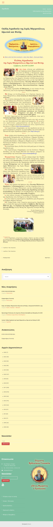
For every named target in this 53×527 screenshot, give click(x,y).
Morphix (29, 524)
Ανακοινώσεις (9, 293)
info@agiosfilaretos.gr (8, 470)
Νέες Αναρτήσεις (12, 247)
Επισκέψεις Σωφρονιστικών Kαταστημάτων (15, 314)
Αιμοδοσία (49, 9)
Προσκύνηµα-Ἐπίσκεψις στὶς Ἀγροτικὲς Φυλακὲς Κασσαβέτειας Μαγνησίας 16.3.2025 (22, 313)
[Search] (48, 277)
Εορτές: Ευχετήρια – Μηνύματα (13, 307)
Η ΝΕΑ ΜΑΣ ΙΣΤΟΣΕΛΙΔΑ (8, 291)
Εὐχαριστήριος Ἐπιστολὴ (8, 298)
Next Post (48, 257)
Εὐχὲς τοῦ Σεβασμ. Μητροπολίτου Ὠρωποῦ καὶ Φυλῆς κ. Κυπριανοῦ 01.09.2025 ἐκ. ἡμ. (22, 305)
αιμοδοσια (5, 251)
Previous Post (6, 257)
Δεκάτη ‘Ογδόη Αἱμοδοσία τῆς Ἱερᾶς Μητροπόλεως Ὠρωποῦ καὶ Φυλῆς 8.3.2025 (21, 320)
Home (44, 9)
